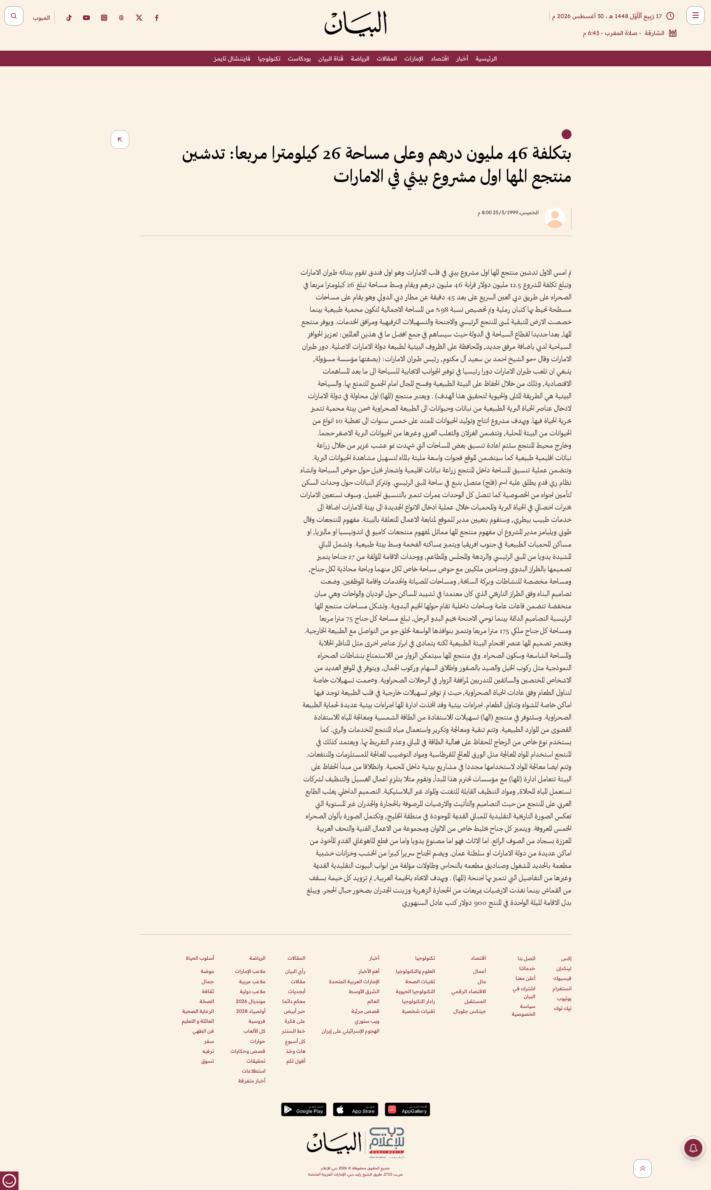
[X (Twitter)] (139, 17)
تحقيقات (255, 1061)
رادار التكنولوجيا (418, 1001)
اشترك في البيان (524, 992)
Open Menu (695, 15)
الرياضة (360, 58)
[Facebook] (156, 17)
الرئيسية (486, 58)
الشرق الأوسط (364, 991)
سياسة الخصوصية (523, 1010)
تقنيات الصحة (420, 981)
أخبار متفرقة (251, 1081)
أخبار (462, 58)
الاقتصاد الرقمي (468, 991)
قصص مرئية (365, 1011)
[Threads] (121, 17)
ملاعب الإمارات (250, 971)
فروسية (257, 1021)
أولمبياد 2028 (250, 1011)
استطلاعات (253, 1071)
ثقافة (208, 991)
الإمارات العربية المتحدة (354, 981)
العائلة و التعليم (198, 1021)
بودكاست (299, 58)
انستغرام (562, 988)
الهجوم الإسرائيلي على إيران (350, 1031)
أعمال (479, 971)
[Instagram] (104, 17)
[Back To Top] (642, 1168)
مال (482, 981)
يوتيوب (564, 998)
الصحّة (207, 1001)
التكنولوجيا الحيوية (415, 991)
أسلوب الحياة (200, 958)
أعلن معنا (525, 978)
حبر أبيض (294, 1011)
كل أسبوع (295, 1041)
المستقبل (475, 1001)
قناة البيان (331, 58)
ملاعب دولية (252, 991)
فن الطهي (203, 1031)
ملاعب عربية (252, 981)
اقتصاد (440, 58)
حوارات (257, 1041)
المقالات (387, 58)
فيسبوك (562, 978)
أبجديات (296, 991)
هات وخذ (295, 1051)
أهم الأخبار (368, 971)
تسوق (207, 1061)
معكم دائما (293, 1001)
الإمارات (413, 58)
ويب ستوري (367, 1021)
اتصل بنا (526, 958)
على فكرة (295, 1021)
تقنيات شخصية (418, 1011)
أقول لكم (295, 1061)
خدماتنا (527, 968)
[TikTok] (68, 17)
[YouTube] (86, 17)
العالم (373, 1001)
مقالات (298, 981)
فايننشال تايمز (232, 58)
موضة (207, 971)
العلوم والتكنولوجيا (415, 971)
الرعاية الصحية (198, 1011)
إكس (566, 958)
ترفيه (208, 1051)
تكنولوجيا (269, 58)
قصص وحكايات (247, 1051)
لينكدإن (564, 968)
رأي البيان (295, 971)
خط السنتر (293, 1031)
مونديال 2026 (250, 1001)
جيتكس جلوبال (469, 1011)
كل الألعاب (254, 1031)
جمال (208, 981)
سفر (209, 1041)
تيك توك (563, 1008)
